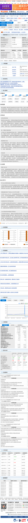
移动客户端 (8, 1)
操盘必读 (3, 25)
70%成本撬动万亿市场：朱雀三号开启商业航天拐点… (11, 86)
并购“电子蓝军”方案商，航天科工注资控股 (9, 292)
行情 (18, 3)
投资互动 (14, 71)
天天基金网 (19, 1)
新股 (9, 3)
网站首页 (1, 1)
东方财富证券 (24, 1)
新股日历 (12, 18)
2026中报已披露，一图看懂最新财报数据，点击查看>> (14, 32)
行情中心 (3, 13)
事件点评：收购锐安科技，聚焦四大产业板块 (9, 279)
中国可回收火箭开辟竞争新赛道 (7, 87)
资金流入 (15, 20)
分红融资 (10, 27)
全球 (23, 3)
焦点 (4, 3)
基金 (24, 13)
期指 (12, 3)
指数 (7, 13)
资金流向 (15, 18)
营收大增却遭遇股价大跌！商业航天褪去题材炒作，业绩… (12, 81)
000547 (3, 23)
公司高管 (24, 27)
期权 (15, 3)
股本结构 (17, 27)
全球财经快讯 (21, 11)
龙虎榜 (14, 75)
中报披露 (14, 73)
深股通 (26, 20)
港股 (26, 13)
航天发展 (9, 23)
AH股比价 (20, 18)
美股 (26, 3)
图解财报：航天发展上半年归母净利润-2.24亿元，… (11, 84)
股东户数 (14, 67)
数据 (21, 3)
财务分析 (3, 27)
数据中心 (3, 18)
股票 (7, 3)
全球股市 (3, 16)
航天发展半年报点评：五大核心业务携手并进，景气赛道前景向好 (14, 257)
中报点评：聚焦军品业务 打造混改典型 (8, 288)
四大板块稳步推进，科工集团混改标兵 (8, 270)
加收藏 (5, 1)
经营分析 (17, 25)
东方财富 (13, 1)
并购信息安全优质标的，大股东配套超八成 (9, 283)
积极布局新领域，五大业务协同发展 (8, 266)
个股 (14, 13)
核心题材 (24, 25)
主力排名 (23, 18)
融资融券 (14, 69)
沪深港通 (3, 20)
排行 (19, 13)
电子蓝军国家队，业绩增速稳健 (7, 275)
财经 (1, 3)
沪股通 (10, 20)
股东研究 (10, 25)
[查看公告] (22, 73)
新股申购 (8, 18)
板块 (17, 13)
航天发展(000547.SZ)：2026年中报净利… (9, 83)
